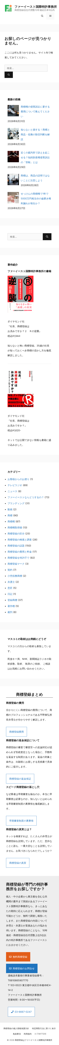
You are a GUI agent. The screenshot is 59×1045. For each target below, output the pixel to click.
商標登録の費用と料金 (20, 551)
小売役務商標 (15, 575)
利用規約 (28, 1034)
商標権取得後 (15, 527)
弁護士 (11, 581)
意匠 (10, 587)
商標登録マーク (16, 563)
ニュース (12, 491)
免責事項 (17, 1034)
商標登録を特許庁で (18, 557)
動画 (10, 509)
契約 (10, 569)
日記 (10, 593)
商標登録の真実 (17, 862)
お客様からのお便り (18, 479)
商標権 (11, 521)
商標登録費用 (16, 731)
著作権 (11, 606)
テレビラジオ (15, 485)
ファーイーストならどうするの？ (26, 497)
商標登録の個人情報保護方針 (16, 1028)
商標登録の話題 (16, 545)
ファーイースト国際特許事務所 (36, 6)
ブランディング (16, 503)
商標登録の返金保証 (20, 778)
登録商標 (12, 600)
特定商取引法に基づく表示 (44, 1028)
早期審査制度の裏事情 (21, 820)
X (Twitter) (40, 1034)
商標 (10, 515)
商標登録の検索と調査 (20, 539)
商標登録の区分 (16, 533)
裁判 (10, 612)
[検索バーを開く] (42, 16)
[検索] (9, 75)
